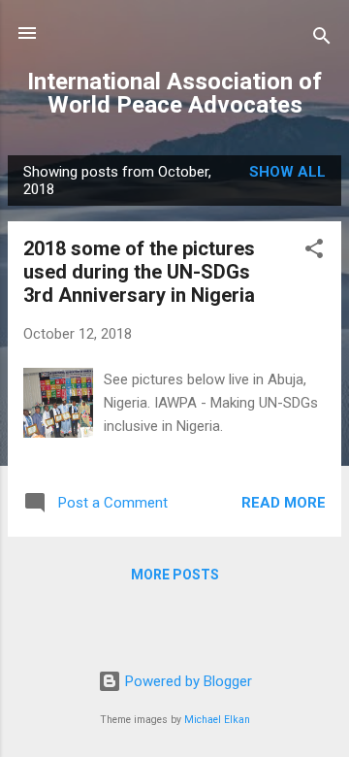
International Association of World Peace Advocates (174, 93)
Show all (287, 172)
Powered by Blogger (186, 681)
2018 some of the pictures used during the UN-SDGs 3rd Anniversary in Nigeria (139, 272)
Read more (283, 502)
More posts (175, 574)
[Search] (321, 39)
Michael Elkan (217, 719)
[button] (314, 252)
